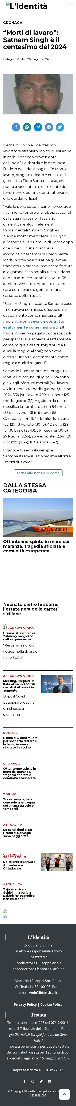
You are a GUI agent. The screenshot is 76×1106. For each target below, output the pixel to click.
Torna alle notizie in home (38, 473)
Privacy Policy (25, 1004)
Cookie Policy (51, 1004)
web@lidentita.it (43, 992)
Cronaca (12, 23)
